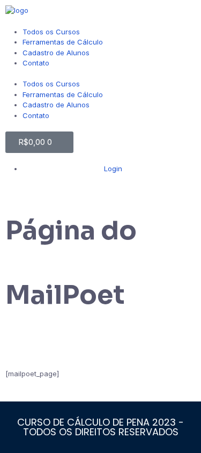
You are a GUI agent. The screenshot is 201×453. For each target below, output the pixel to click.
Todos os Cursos (51, 31)
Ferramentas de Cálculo (63, 42)
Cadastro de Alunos (56, 52)
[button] (100, 74)
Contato (36, 63)
